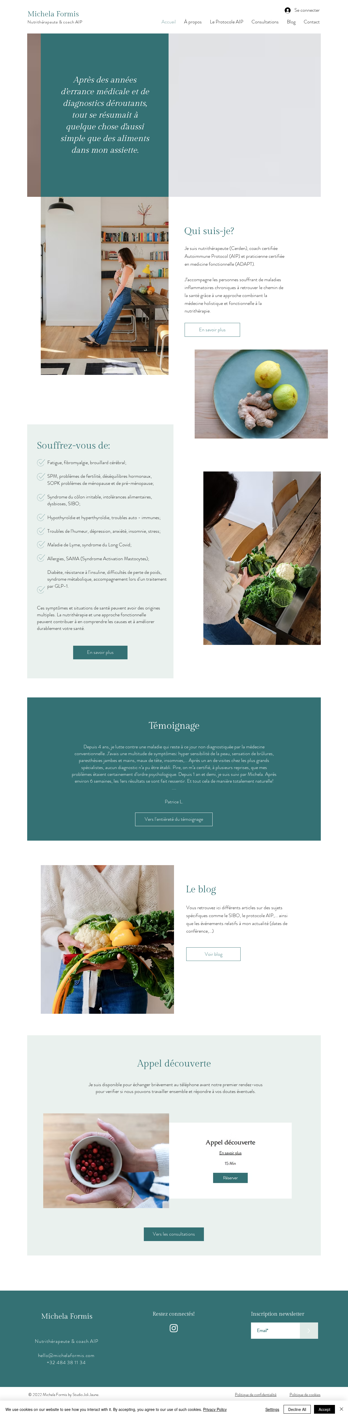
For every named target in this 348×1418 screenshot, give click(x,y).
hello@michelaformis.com (66, 1355)
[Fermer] (341, 1409)
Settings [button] (272, 1409)
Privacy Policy (215, 1409)
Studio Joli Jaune (85, 1395)
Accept (324, 1409)
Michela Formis (53, 14)
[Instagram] (173, 1328)
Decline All (297, 1409)
